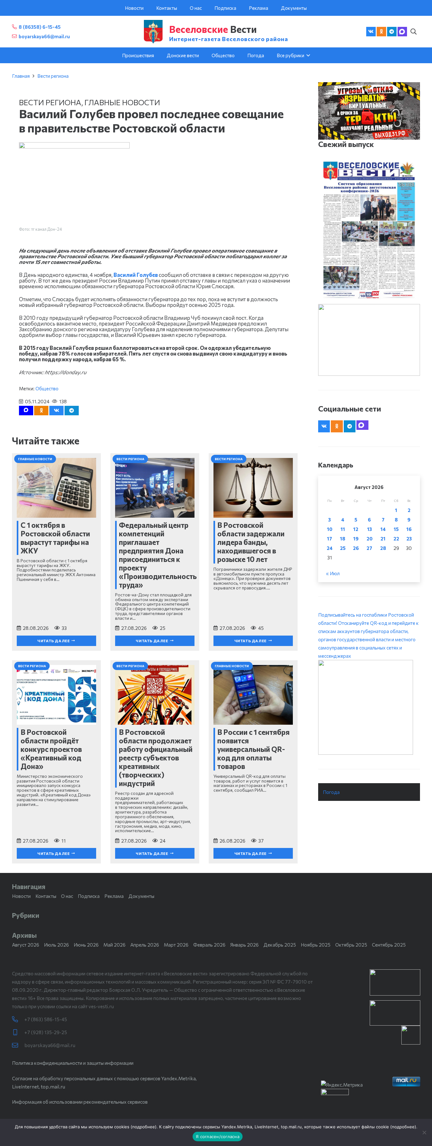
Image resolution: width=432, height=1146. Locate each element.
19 (356, 538)
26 (356, 548)
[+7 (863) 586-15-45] (18, 1019)
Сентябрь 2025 (389, 945)
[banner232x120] (395, 982)
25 (343, 548)
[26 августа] (369, 230)
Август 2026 (25, 945)
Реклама (114, 896)
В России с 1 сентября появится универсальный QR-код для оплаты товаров (253, 749)
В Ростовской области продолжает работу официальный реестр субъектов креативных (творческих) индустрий (156, 758)
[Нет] (424, 1132)
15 (396, 529)
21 (383, 538)
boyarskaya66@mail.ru (49, 1045)
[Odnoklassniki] (381, 31)
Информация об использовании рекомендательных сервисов (80, 1102)
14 (383, 529)
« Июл (333, 573)
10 (329, 529)
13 (369, 529)
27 (369, 548)
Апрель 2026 (144, 945)
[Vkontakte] (371, 31)
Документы (141, 896)
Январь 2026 (244, 945)
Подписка (89, 896)
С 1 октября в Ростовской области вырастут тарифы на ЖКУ (55, 538)
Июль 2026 (56, 945)
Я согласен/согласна (217, 1136)
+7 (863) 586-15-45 (45, 1019)
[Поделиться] (56, 410)
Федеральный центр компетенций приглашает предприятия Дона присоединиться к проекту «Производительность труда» (158, 555)
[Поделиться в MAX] (26, 410)
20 (370, 538)
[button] (413, 32)
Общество (47, 388)
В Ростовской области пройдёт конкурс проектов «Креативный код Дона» (51, 749)
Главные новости (122, 102)
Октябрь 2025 (351, 945)
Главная (21, 76)
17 (329, 538)
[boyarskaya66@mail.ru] (18, 1045)
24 (330, 548)
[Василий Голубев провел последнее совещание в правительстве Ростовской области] (74, 146)
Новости (21, 896)
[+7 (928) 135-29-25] (18, 1032)
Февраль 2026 (209, 945)
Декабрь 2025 (279, 945)
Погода (331, 792)
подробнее (143, 1126)
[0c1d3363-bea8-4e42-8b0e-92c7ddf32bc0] (369, 707)
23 (409, 538)
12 (355, 529)
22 (396, 538)
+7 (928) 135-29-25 (45, 1032)
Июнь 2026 (86, 945)
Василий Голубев (136, 274)
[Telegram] (392, 31)
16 (409, 529)
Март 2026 (176, 945)
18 (342, 538)
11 (343, 529)
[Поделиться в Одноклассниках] (41, 410)
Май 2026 (114, 945)
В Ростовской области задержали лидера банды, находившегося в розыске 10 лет (251, 542)
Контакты (45, 896)
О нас (67, 896)
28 (383, 548)
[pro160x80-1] (395, 1013)
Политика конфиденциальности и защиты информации (72, 1063)
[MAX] (402, 31)
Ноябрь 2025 (315, 945)
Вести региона (53, 76)
